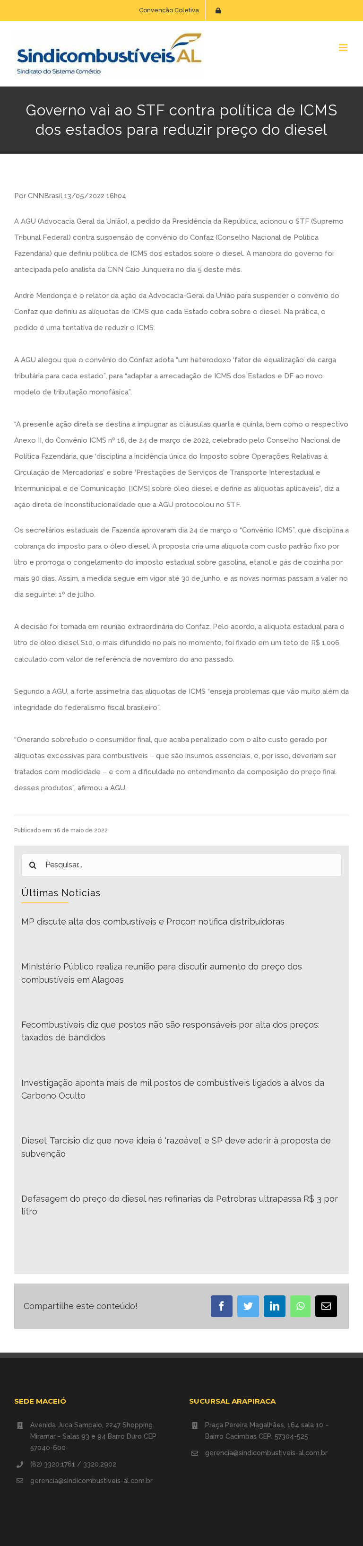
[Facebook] (221, 1306)
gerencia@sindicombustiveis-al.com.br (91, 1481)
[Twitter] (248, 1306)
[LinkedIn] (274, 1306)
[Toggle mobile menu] (344, 47)
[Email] (326, 1306)
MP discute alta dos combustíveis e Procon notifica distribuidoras (153, 921)
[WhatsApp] (300, 1306)
